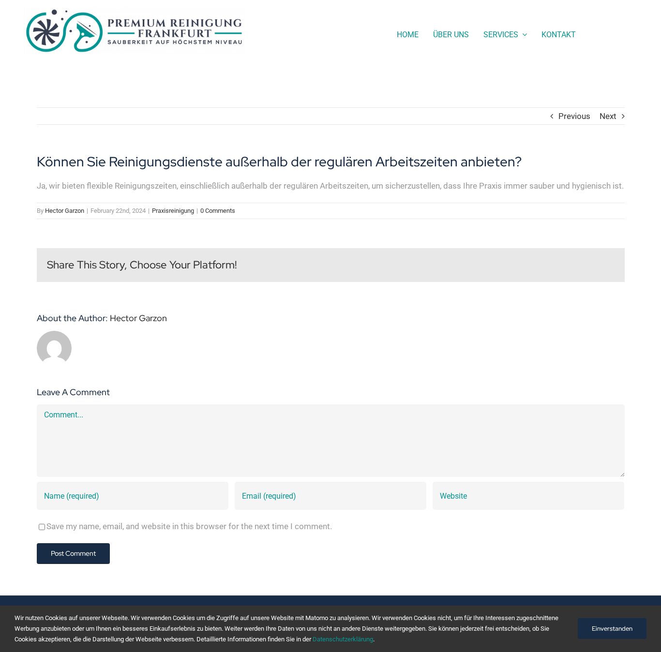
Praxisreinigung (173, 210)
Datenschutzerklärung (343, 639)
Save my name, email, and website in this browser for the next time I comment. (189, 526)
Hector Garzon (64, 210)
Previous (574, 116)
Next (608, 116)
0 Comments (217, 210)
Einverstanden (612, 628)
